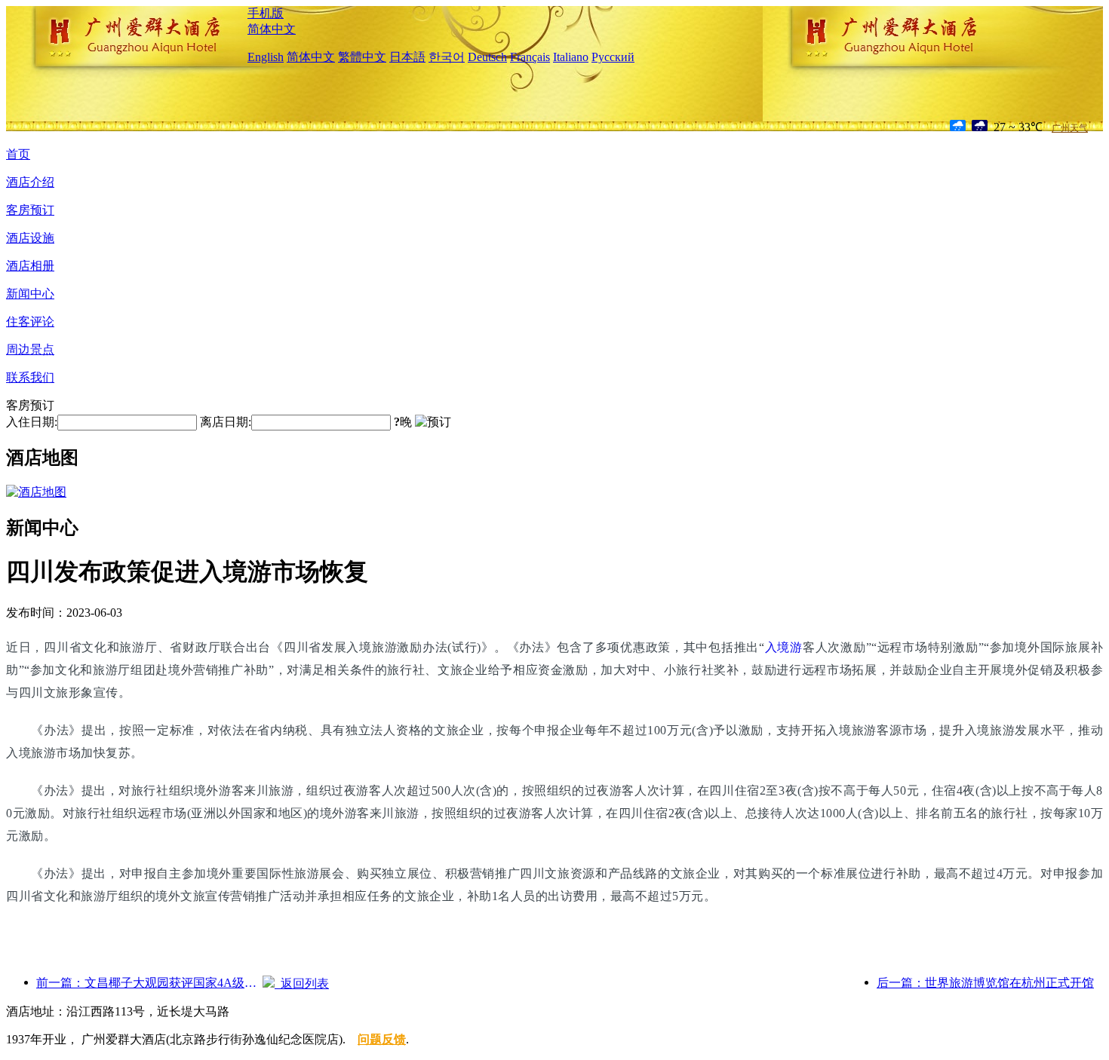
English (265, 57)
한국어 (447, 57)
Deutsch (487, 57)
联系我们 (30, 377)
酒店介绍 (30, 182)
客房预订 (30, 210)
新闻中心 (30, 293)
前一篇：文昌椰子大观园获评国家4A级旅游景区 (149, 982)
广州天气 (1070, 128)
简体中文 (271, 29)
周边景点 (30, 349)
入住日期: (31, 421)
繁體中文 (362, 57)
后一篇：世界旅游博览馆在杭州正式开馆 (985, 982)
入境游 (784, 647)
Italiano (570, 57)
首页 (18, 154)
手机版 (265, 13)
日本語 (407, 57)
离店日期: (225, 421)
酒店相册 (30, 265)
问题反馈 (382, 1039)
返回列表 (302, 983)
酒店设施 (30, 237)
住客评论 (30, 321)
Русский (612, 57)
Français (530, 57)
